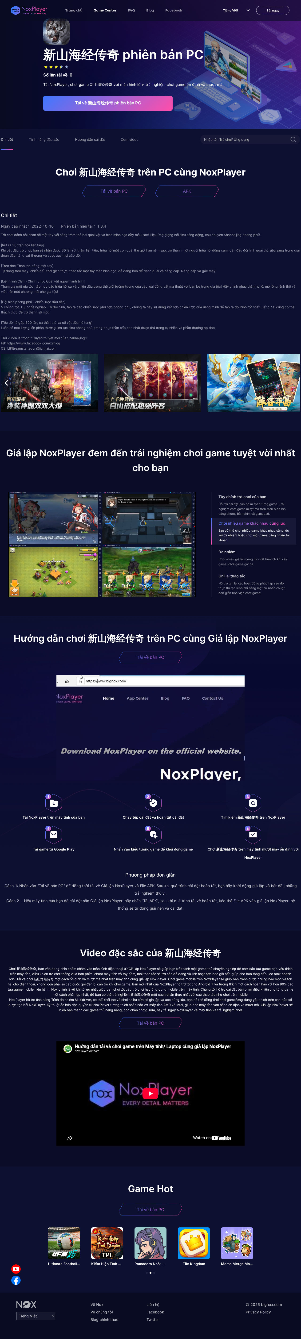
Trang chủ (73, 10)
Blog (150, 10)
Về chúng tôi (102, 1312)
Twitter (153, 1319)
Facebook (173, 10)
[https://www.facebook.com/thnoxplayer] (16, 1280)
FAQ (131, 10)
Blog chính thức (104, 1319)
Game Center (105, 10)
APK (187, 191)
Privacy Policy (258, 1312)
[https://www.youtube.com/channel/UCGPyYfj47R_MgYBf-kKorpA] (16, 1269)
